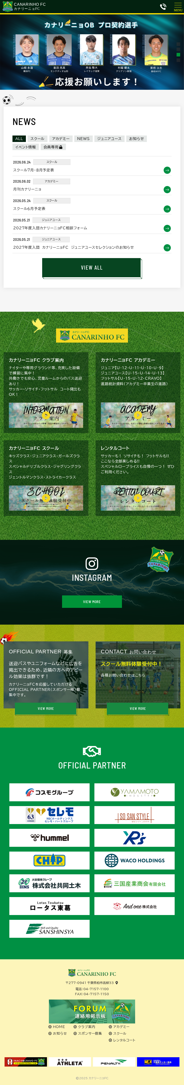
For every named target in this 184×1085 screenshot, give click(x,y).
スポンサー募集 (90, 1033)
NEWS (83, 139)
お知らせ (136, 139)
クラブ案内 (86, 1026)
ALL (19, 139)
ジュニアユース (109, 139)
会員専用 (51, 147)
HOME (59, 1026)
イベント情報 (25, 147)
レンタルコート (124, 1040)
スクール (37, 139)
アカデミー (61, 139)
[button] (178, 44)
